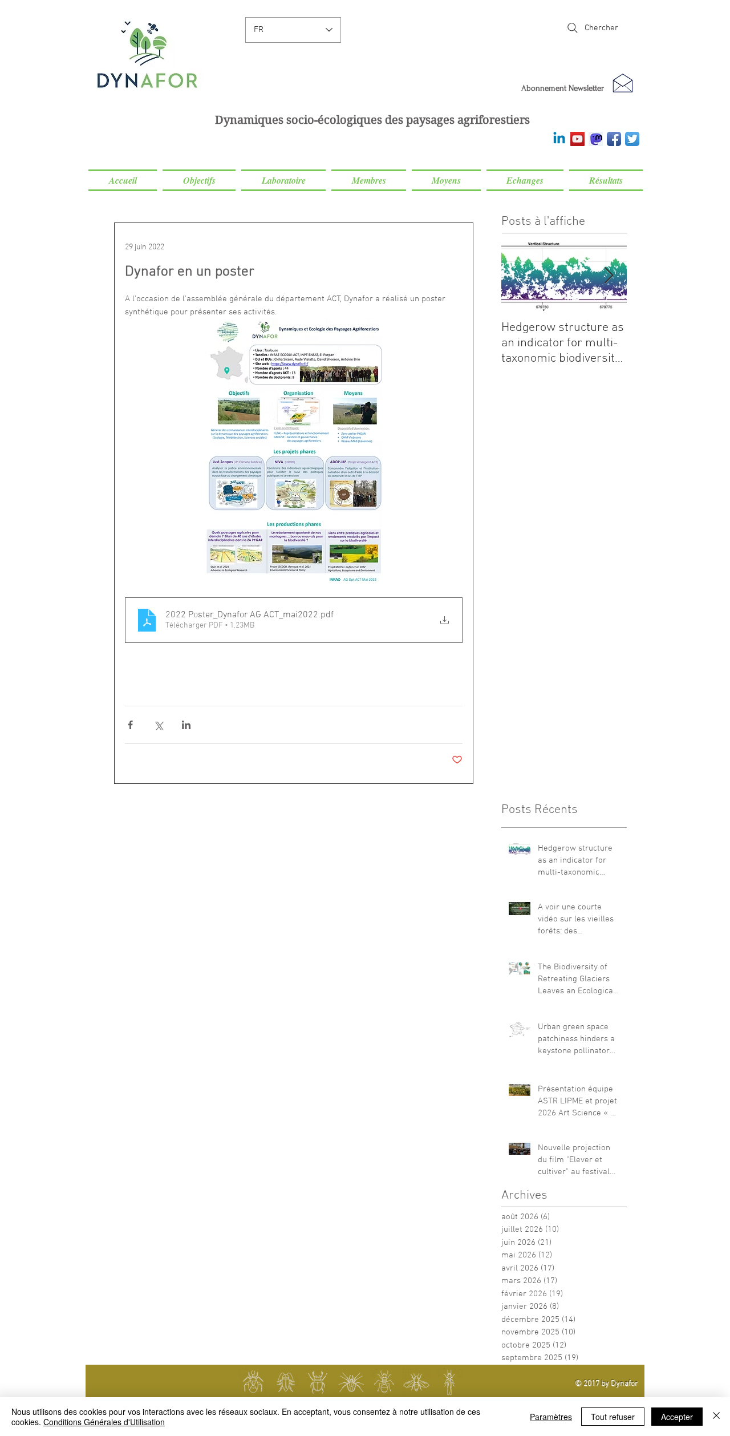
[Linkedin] (559, 139)
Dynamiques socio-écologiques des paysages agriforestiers (372, 120)
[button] (199, 180)
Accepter (677, 1416)
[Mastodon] (596, 139)
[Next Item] (608, 276)
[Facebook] (614, 139)
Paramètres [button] (551, 1416)
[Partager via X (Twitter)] (158, 724)
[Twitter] (632, 139)
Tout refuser (613, 1416)
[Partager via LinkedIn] (186, 724)
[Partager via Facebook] (130, 724)
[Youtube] (577, 139)
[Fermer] (716, 1416)
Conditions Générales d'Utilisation (104, 1421)
